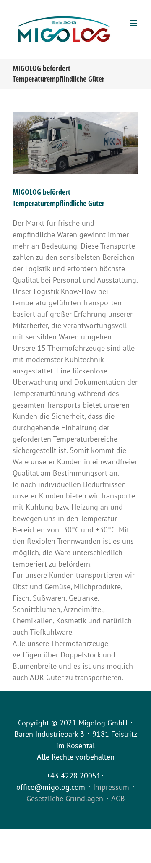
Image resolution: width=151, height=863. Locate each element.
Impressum (111, 787)
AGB (118, 798)
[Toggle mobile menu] (134, 23)
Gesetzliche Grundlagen (64, 798)
